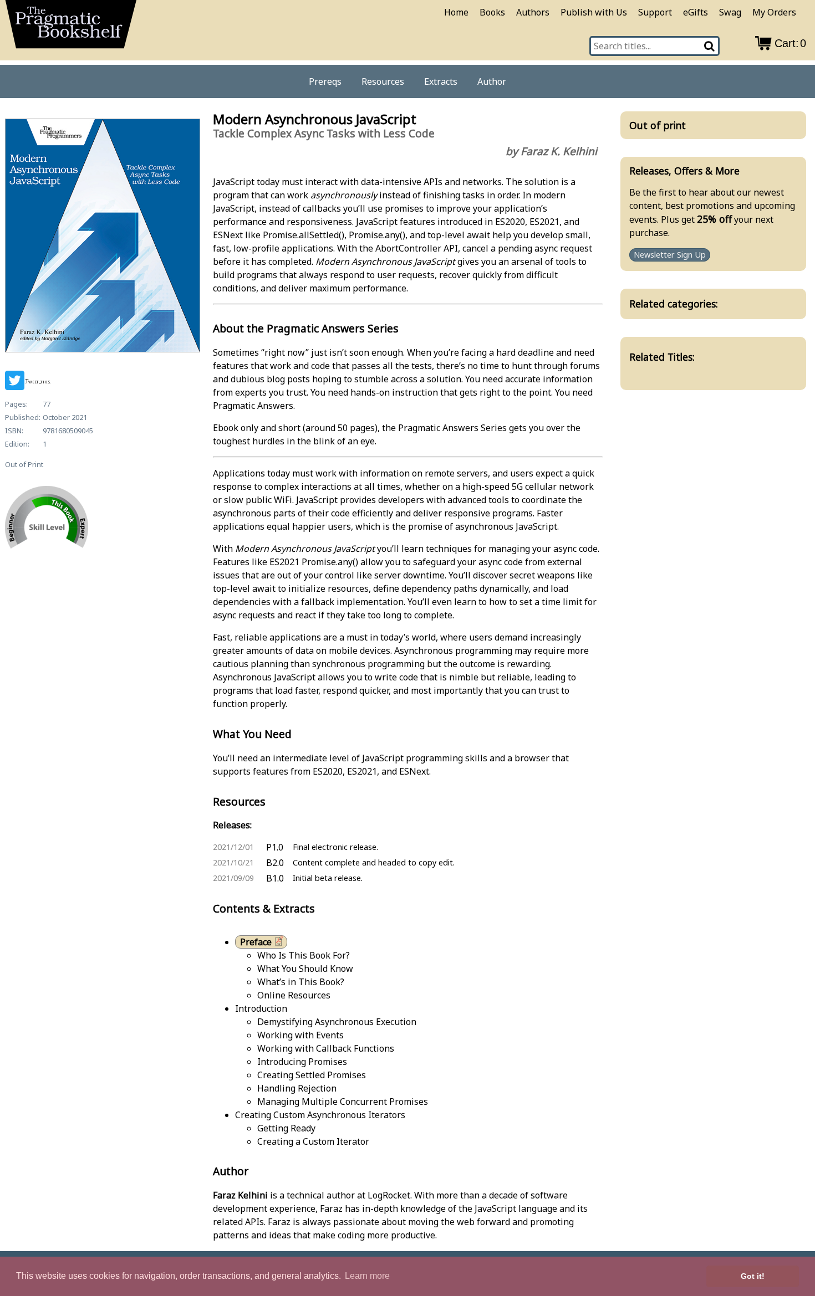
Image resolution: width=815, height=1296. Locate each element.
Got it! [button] (753, 1276)
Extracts (440, 81)
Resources (382, 81)
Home (456, 12)
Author (491, 81)
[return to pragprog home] (70, 28)
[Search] (710, 46)
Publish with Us (594, 12)
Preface (256, 942)
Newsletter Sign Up (670, 255)
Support (655, 12)
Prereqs (325, 81)
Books (492, 12)
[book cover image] (102, 237)
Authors (532, 12)
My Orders (774, 12)
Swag (730, 12)
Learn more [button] (367, 1275)
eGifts (695, 12)
